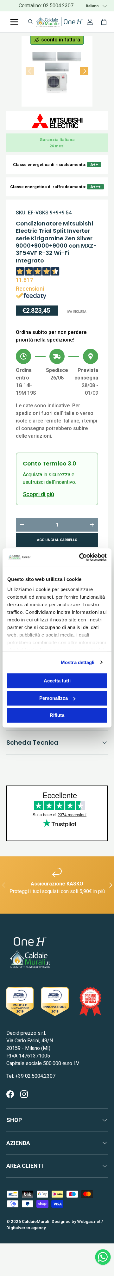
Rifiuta (57, 715)
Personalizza (53, 698)
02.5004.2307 (58, 6)
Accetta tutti (57, 680)
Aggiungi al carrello (57, 540)
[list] (57, 71)
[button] (104, 22)
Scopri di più (38, 494)
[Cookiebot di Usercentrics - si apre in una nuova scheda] (80, 557)
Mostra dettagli (78, 662)
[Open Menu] (14, 22)
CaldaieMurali (35, 1221)
